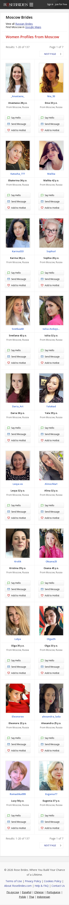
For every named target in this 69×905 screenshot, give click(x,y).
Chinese (39, 892)
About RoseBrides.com (18, 885)
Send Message (18, 124)
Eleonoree (18, 716)
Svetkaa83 (18, 328)
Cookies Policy (52, 881)
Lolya (18, 639)
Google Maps (33, 27)
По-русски (12, 892)
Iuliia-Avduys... (51, 328)
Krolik (17, 561)
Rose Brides (16, 5)
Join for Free (61, 4)
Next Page (50, 54)
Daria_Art (17, 406)
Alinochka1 (51, 484)
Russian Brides (24, 23)
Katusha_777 (17, 173)
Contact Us (58, 885)
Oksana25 (51, 561)
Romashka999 (18, 794)
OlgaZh (51, 639)
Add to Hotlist (18, 130)
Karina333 (18, 251)
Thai (31, 897)
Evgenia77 (51, 794)
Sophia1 (51, 251)
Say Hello (16, 117)
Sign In (50, 4)
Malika (51, 173)
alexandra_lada (51, 716)
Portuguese (53, 892)
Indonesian (43, 897)
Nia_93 (51, 96)
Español (26, 892)
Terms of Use (14, 881)
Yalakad (51, 406)
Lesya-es (18, 484)
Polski (22, 897)
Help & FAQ (42, 885)
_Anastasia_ (17, 96)
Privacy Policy (33, 881)
